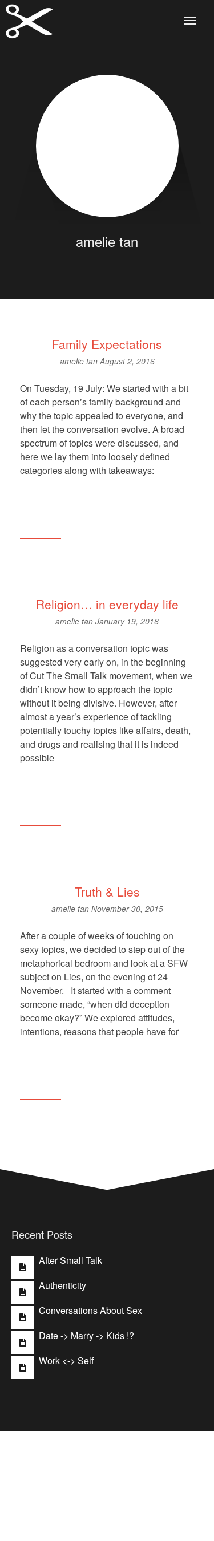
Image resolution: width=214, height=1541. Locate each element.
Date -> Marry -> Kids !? (86, 1335)
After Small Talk (70, 1260)
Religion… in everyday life (107, 604)
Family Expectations (107, 343)
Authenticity (62, 1285)
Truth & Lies (107, 891)
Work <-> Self (66, 1360)
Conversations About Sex (90, 1310)
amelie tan (80, 361)
